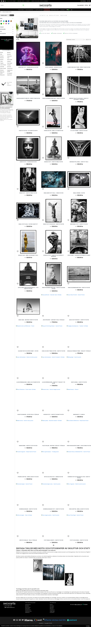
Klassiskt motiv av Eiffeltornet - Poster (28, 351)
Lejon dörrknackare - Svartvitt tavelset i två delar (53, 383)
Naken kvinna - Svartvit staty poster (28, 445)
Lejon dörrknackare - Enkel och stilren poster (28, 382)
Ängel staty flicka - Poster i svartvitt (28, 224)
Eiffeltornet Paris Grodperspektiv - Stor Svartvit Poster (28, 288)
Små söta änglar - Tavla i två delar (28, 540)
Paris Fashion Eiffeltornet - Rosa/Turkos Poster (79, 445)
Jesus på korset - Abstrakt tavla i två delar (53, 319)
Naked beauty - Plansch (79, 414)
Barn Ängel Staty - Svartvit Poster (79, 224)
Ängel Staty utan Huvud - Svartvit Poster (53, 224)
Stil (1, 31)
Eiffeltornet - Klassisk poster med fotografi (79, 255)
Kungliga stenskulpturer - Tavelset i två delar (79, 351)
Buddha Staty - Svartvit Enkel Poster (53, 161)
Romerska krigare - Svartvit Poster (28, 509)
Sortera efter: (69, 39)
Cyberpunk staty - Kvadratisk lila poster (28, 67)
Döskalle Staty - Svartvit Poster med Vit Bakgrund (53, 256)
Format (2, 27)
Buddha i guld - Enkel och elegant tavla (28, 255)
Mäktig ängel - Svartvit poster (79, 382)
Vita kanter (3, 33)
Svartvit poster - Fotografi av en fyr (28, 130)
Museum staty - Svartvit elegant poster (54, 414)
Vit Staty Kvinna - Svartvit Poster (78, 130)
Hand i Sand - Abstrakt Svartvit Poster (28, 319)
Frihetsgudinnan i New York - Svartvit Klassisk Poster (53, 288)
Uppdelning (3, 29)
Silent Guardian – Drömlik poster (53, 67)
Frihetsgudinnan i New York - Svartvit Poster (53, 98)
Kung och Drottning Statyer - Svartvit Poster (53, 351)
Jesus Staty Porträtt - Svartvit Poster (79, 319)
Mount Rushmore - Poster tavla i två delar (28, 414)
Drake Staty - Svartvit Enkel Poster (28, 193)
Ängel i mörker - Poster (79, 193)
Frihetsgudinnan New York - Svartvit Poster (79, 287)
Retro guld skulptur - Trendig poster (53, 476)
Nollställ (12, 15)
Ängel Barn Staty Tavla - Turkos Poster (53, 193)
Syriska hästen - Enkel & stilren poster (53, 130)
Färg (1, 18)
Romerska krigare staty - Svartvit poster (53, 509)
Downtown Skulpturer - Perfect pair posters (79, 67)
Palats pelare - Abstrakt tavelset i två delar (53, 445)
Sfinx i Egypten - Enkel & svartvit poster (79, 509)
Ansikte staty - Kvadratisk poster (28, 161)
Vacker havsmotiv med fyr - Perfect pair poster (28, 98)
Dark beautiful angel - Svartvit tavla (79, 161)
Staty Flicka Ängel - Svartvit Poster (79, 540)
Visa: (87, 39)
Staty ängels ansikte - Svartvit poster (53, 540)
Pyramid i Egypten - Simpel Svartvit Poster (28, 476)
